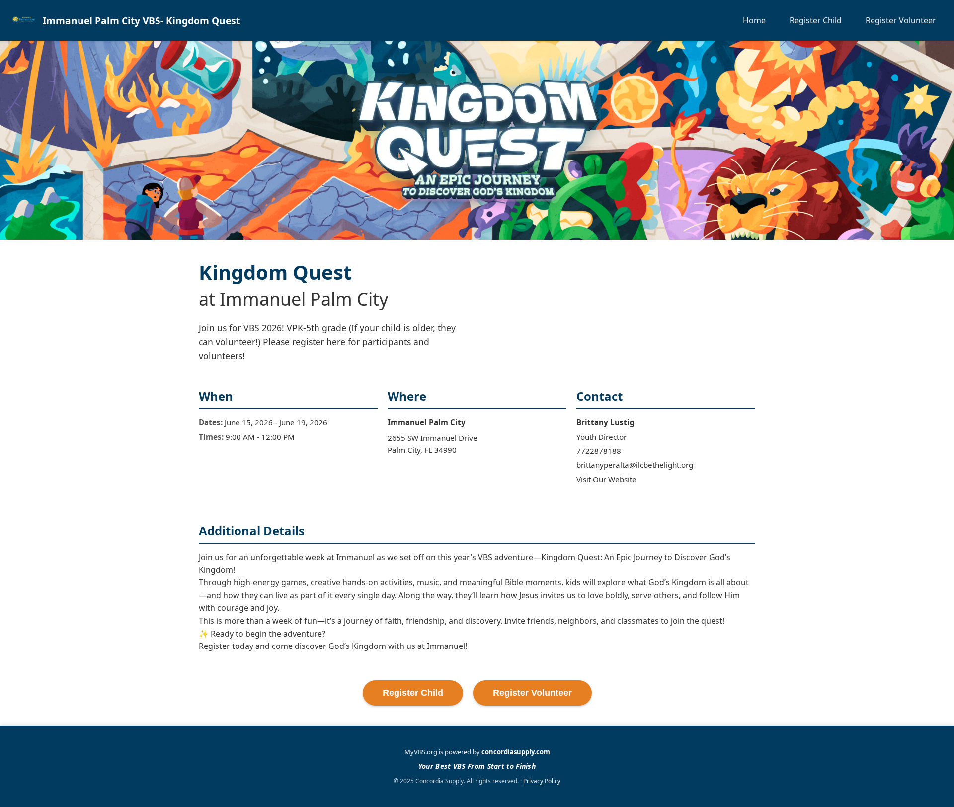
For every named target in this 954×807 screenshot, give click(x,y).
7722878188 (598, 451)
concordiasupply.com (515, 751)
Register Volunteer (901, 20)
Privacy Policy (541, 781)
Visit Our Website (606, 479)
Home (754, 20)
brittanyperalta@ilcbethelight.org (634, 465)
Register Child (816, 20)
